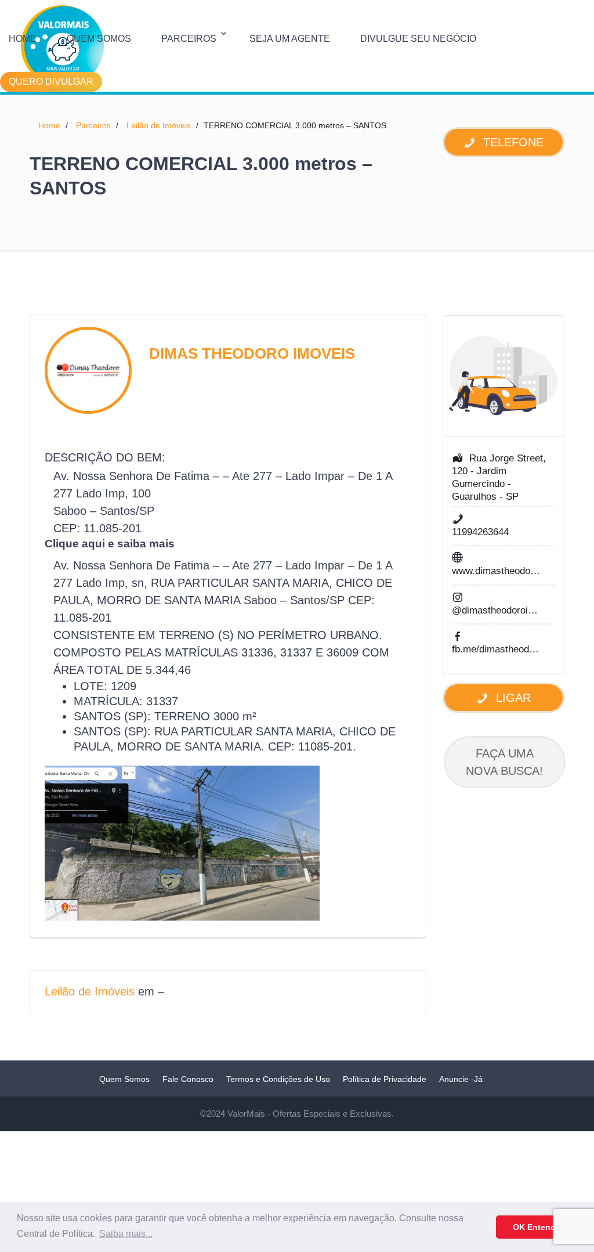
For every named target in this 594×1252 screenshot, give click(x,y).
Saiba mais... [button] (126, 1234)
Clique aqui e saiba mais (110, 543)
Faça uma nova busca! (504, 762)
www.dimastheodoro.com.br (497, 570)
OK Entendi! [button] (537, 1227)
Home (23, 39)
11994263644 (480, 531)
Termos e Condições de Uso (278, 1079)
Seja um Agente (289, 39)
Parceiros (188, 39)
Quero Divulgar (51, 81)
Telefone (512, 142)
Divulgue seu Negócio (418, 39)
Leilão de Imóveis (158, 125)
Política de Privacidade (384, 1079)
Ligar (511, 697)
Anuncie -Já (461, 1079)
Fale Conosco (187, 1079)
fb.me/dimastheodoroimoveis (497, 649)
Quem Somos (99, 39)
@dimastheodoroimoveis (497, 610)
